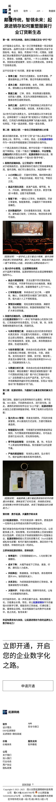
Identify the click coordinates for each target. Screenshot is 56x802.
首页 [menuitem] (16, 11)
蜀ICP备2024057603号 (24, 793)
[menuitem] (27, 11)
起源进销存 (47, 139)
